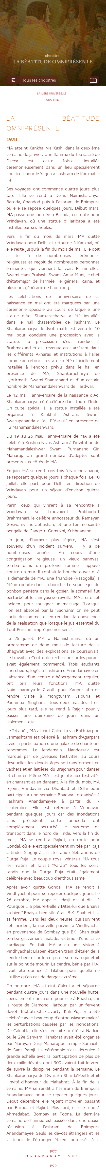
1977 (53, 1150)
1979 (53, 1165)
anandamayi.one (53, 1156)
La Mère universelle (51, 93)
